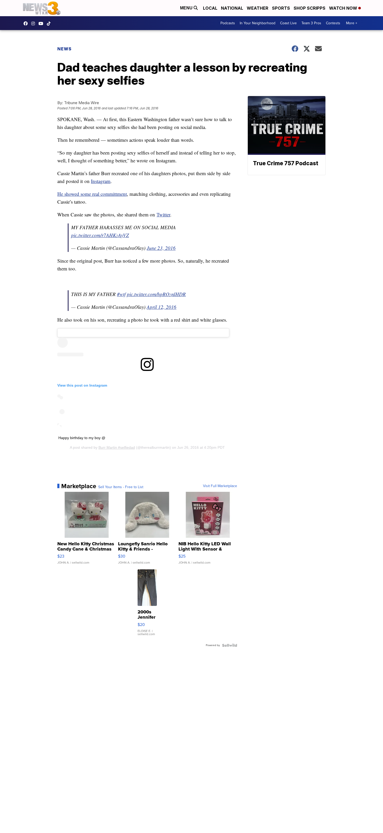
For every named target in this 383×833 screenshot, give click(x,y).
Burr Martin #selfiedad (116, 447)
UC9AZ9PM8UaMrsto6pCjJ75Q (42, 23)
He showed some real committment (92, 194)
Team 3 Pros (311, 23)
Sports (281, 8)
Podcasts (227, 23)
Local (210, 8)
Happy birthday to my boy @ (81, 438)
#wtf (121, 294)
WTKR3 (26, 23)
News (64, 48)
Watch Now (343, 8)
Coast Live (288, 23)
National (232, 8)
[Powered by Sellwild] (229, 645)
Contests (333, 23)
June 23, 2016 (161, 248)
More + (351, 23)
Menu (187, 8)
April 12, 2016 (161, 307)
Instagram (100, 181)
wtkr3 (34, 23)
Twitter (163, 214)
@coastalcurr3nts (50, 23)
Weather (257, 8)
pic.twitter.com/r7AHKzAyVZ (100, 235)
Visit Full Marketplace (220, 486)
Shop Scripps (309, 8)
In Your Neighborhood (257, 23)
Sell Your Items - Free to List (120, 487)
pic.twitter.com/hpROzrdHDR (156, 294)
